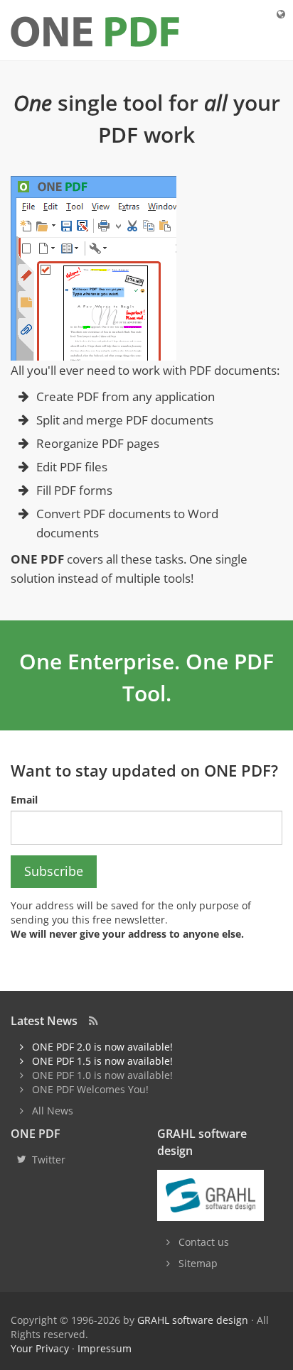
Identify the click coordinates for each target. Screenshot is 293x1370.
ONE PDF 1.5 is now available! (102, 1061)
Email (24, 799)
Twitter (48, 1159)
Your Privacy (40, 1348)
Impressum (105, 1348)
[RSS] (93, 1021)
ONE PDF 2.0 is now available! (102, 1046)
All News (52, 1110)
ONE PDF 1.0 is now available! (102, 1075)
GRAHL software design (192, 1320)
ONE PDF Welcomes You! (90, 1089)
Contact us (204, 1242)
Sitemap (198, 1263)
